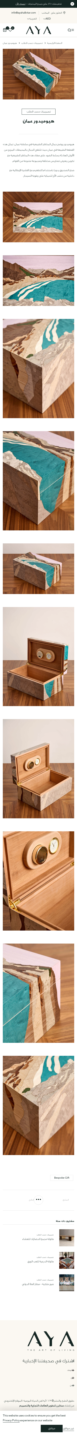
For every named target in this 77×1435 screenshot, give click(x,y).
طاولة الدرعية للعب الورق (40, 1261)
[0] (5, 30)
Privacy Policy (11, 1420)
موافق (51, 1428)
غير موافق (68, 1428)
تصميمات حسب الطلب (39, 111)
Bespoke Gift (61, 1177)
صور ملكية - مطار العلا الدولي (38, 1284)
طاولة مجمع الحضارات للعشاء (38, 1239)
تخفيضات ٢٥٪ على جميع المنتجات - (39, 3)
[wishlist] (10, 30)
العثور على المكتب (52, 12)
